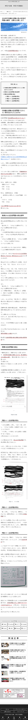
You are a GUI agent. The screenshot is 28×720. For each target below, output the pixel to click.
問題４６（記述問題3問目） (13, 101)
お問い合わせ (7, 711)
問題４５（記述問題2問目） (13, 98)
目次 (12, 84)
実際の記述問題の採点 (9, 94)
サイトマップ (20, 711)
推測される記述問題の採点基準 (12, 92)
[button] (25, 406)
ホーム (7, 709)
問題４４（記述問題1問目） (13, 96)
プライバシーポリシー (20, 709)
